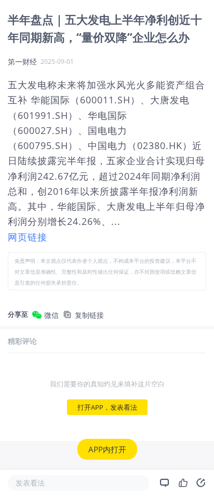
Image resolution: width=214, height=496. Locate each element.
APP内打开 (107, 449)
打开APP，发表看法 (107, 407)
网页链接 (27, 237)
